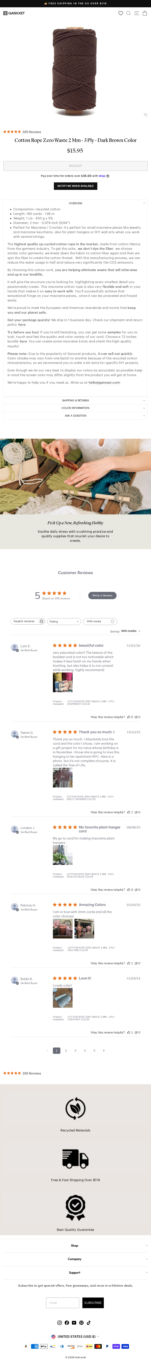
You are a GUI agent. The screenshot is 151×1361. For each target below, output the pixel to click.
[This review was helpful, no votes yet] (128, 717)
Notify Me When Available (75, 186)
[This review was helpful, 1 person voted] (128, 812)
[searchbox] (24, 621)
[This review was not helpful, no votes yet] (136, 717)
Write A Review (102, 595)
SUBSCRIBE (93, 1303)
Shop (74, 1245)
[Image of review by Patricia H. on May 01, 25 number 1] (63, 928)
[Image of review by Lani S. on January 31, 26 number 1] (63, 682)
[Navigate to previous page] (47, 1051)
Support (74, 1272)
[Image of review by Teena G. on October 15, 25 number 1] (63, 777)
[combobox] (64, 621)
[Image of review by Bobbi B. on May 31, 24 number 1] (63, 998)
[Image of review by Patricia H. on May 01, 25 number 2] (84, 928)
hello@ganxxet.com (104, 382)
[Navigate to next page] (104, 1051)
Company (74, 1259)
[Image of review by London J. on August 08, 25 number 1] (63, 855)
